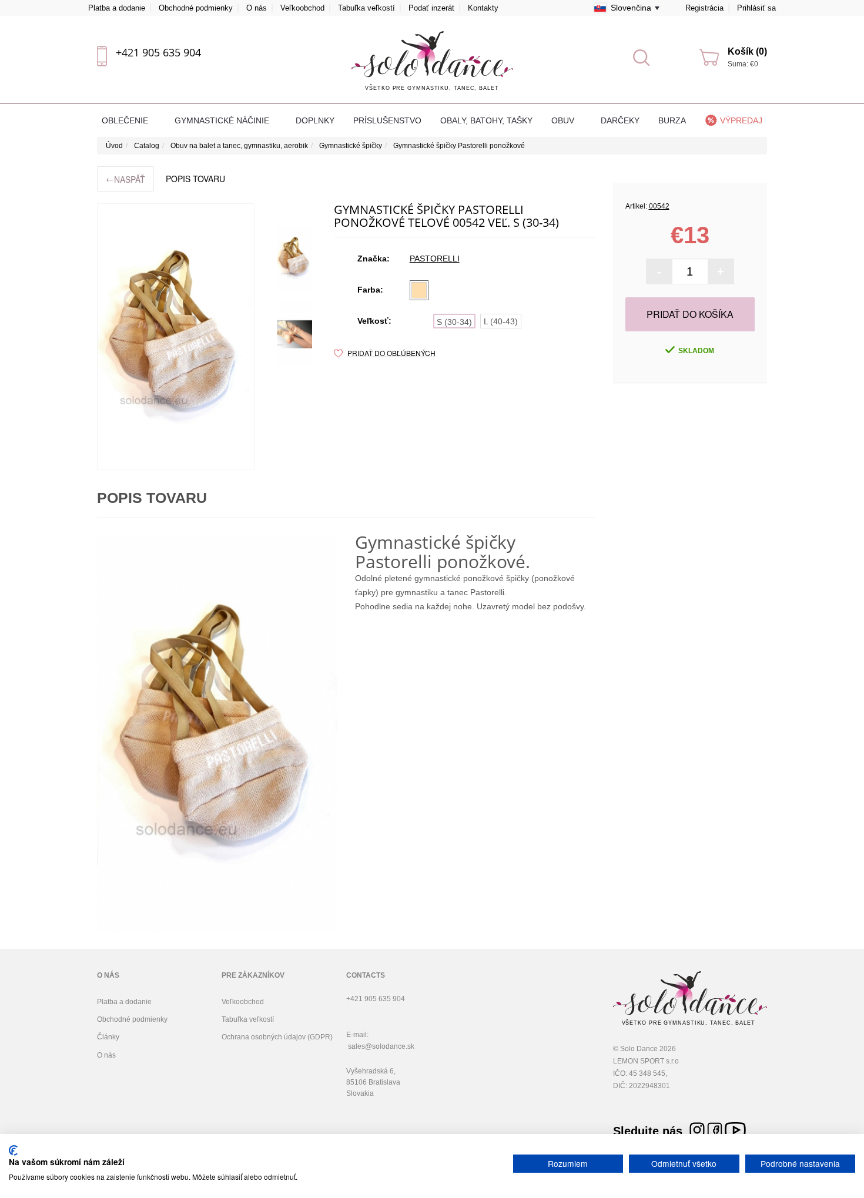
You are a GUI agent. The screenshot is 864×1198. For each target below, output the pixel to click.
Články (108, 1037)
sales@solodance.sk (381, 1046)
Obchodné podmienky (196, 8)
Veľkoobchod (302, 8)
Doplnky (315, 120)
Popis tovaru (195, 178)
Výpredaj (741, 120)
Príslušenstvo (387, 120)
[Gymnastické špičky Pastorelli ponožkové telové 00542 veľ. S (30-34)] (294, 257)
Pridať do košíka (690, 314)
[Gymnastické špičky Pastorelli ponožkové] (176, 336)
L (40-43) (501, 321)
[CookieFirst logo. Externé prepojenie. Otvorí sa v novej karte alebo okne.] (13, 1150)
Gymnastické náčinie (223, 120)
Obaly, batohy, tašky (486, 120)
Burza (672, 120)
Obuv (564, 120)
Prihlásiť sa (756, 8)
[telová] (419, 290)
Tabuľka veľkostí (366, 8)
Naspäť (125, 179)
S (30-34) (454, 322)
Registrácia (704, 8)
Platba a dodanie (116, 8)
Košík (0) (747, 51)
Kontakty (483, 8)
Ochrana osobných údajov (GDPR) (277, 1037)
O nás (256, 8)
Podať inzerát (431, 8)
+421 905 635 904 (158, 52)
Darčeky (620, 120)
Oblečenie (126, 120)
